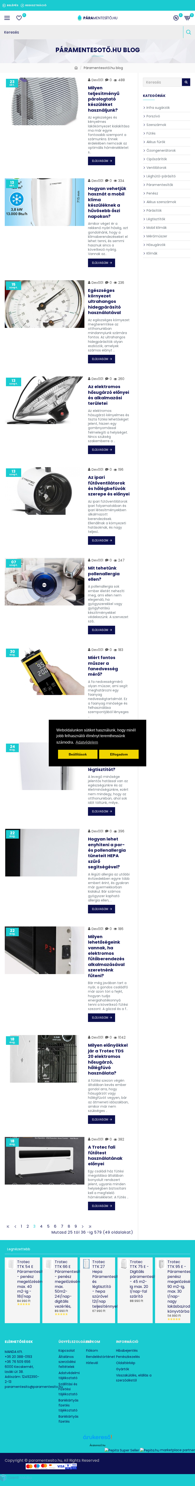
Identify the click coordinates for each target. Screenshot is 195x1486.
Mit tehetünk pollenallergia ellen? (104, 573)
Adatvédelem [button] (87, 742)
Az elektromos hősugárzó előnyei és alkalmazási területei (108, 395)
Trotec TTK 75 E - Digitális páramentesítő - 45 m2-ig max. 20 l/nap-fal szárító (140, 1279)
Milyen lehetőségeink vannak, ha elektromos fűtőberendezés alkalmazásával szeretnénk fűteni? (106, 956)
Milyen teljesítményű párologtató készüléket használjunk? (103, 99)
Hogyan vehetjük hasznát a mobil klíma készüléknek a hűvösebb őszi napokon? (107, 202)
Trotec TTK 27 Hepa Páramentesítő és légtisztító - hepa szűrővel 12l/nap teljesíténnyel (102, 1284)
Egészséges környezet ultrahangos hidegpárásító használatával (104, 301)
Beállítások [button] (78, 754)
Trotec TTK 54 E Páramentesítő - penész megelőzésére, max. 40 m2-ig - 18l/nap (27, 1279)
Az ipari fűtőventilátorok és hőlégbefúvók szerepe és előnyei (109, 486)
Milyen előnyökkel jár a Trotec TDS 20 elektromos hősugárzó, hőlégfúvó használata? (108, 1059)
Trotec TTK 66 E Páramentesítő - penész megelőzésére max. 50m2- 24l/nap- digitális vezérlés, (65, 1284)
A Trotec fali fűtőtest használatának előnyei (105, 1155)
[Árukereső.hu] (97, 1439)
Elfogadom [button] (119, 754)
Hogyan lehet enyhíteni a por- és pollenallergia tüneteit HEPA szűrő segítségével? (107, 853)
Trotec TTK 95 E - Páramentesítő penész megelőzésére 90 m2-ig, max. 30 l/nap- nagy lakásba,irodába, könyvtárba (177, 1287)
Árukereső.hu (97, 1445)
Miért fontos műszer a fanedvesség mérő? (103, 666)
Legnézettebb (18, 1249)
